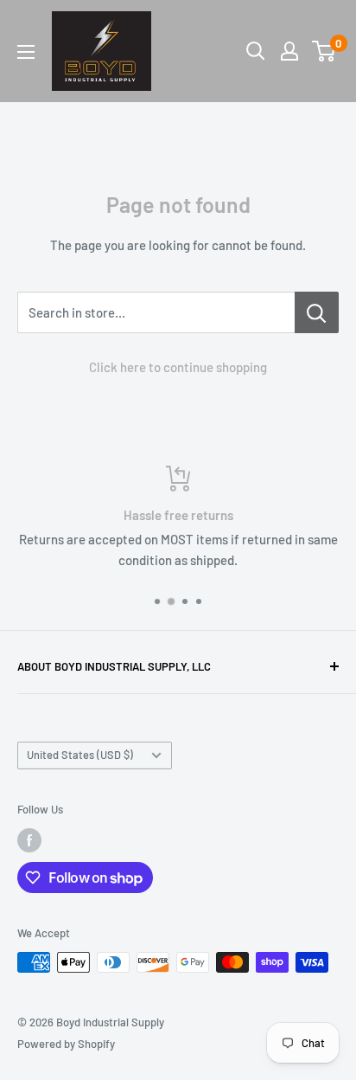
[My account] (289, 51)
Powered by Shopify (66, 1044)
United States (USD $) (80, 755)
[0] (324, 51)
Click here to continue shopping (178, 367)
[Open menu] (26, 52)
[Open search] (255, 51)
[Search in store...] (317, 312)
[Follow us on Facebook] (29, 840)
